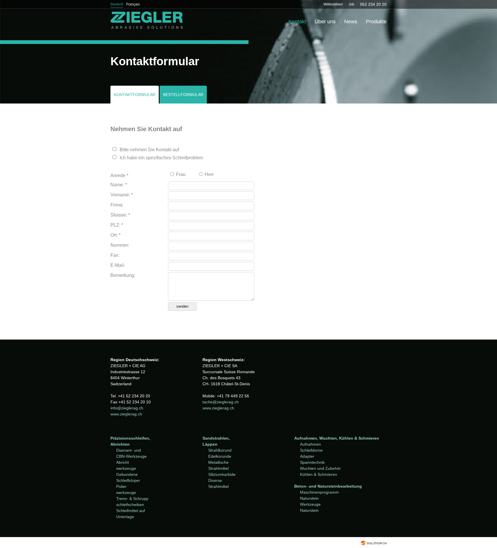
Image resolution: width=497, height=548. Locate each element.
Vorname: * (121, 194)
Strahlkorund (220, 450)
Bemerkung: (122, 275)
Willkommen (333, 4)
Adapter (307, 456)
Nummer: (119, 245)
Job (351, 4)
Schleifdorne (311, 450)
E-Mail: (117, 265)
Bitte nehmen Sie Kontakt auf (149, 149)
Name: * (118, 184)
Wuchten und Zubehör (320, 468)
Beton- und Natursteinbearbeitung (328, 486)
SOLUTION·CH (377, 543)
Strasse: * (120, 214)
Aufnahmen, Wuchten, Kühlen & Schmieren (336, 438)
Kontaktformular (134, 94)
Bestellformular (183, 94)
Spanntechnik (312, 462)
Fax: (114, 255)
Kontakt (297, 21)
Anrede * (119, 175)
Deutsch (116, 4)
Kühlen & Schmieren (318, 474)
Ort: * (115, 235)
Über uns (325, 21)
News (350, 21)
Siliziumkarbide (222, 474)
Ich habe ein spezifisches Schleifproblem (161, 157)
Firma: (116, 204)
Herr (209, 174)
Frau (181, 174)
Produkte (376, 21)
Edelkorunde (219, 456)
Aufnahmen (310, 444)
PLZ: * (116, 225)
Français (133, 4)
